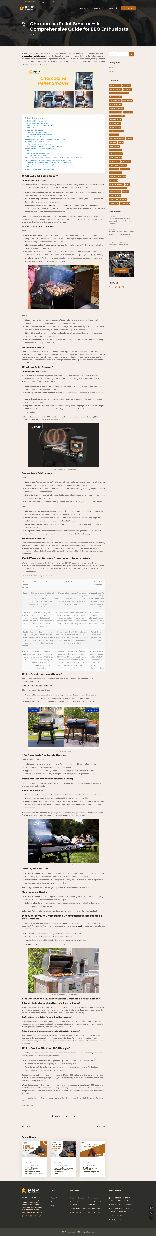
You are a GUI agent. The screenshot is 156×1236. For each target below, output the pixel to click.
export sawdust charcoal (117, 138)
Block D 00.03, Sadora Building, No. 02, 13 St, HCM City (121, 1210)
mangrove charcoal (115, 173)
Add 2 (125, 1205)
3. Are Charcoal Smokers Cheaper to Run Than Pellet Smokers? (51, 167)
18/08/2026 (87, 1162)
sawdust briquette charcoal (118, 188)
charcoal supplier (115, 123)
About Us (82, 8)
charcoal (112, 93)
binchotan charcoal (115, 89)
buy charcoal (127, 89)
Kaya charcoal (93, 1198)
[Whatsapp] (151, 1218)
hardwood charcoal (115, 150)
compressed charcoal (116, 131)
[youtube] (119, 287)
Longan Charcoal (94, 1212)
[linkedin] (112, 287)
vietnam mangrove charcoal (118, 199)
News (111, 8)
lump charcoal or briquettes (58, 205)
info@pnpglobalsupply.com (121, 1220)
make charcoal (124, 169)
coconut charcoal (115, 127)
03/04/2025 (33, 34)
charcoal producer (115, 120)
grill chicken (113, 142)
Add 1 (119, 1205)
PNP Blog (42, 1154)
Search (132, 54)
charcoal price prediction (117, 116)
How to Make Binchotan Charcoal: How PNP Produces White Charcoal (63, 1171)
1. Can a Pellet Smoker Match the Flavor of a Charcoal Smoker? (50, 162)
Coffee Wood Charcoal (78, 1208)
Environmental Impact (37, 151)
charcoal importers (115, 104)
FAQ (104, 8)
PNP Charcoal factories (116, 184)
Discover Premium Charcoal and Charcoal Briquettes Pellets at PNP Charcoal (54, 158)
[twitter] (116, 287)
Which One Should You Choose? (38, 142)
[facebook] (109, 287)
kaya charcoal (125, 161)
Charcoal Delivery (115, 100)
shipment (125, 192)
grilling (121, 142)
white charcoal (114, 203)
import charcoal (114, 161)
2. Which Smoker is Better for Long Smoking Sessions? (48, 165)
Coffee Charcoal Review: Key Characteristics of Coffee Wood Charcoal (34, 1171)
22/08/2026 (29, 1162)
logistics (123, 165)
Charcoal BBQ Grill (122, 93)
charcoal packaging (116, 112)
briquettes (80, 926)
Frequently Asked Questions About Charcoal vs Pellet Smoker (48, 160)
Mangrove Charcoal (77, 1198)
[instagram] (123, 287)
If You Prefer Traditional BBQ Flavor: (41, 144)
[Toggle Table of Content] (100, 118)
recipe (127, 184)
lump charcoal (114, 169)
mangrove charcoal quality (118, 176)
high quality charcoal (116, 154)
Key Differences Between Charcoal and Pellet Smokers (46, 139)
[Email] (151, 1207)
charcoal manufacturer (116, 108)
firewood (129, 138)
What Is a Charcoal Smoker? (36, 121)
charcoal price (128, 112)
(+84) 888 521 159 (117, 1216)
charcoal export (127, 100)
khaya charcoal (114, 165)
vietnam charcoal (115, 195)
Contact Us (128, 8)
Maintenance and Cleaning (39, 155)
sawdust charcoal (115, 192)
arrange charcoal (115, 85)
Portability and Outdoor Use (39, 153)
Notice (111, 67)
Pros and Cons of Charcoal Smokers (41, 125)
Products (94, 8)
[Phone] (151, 1212)
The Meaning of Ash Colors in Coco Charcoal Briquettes (91, 1170)
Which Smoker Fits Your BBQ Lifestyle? (40, 169)
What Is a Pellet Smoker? (35, 130)
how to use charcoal (116, 157)
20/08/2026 (58, 1162)
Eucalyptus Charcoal (95, 1208)
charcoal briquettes (115, 97)
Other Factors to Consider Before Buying (41, 149)
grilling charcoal (114, 146)
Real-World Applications (37, 128)
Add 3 (130, 1205)
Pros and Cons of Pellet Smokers (41, 135)
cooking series (114, 135)
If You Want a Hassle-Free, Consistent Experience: (47, 146)
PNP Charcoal (33, 1165)
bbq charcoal (126, 85)
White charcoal (75, 1212)
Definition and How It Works (38, 123)
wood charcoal (125, 203)
